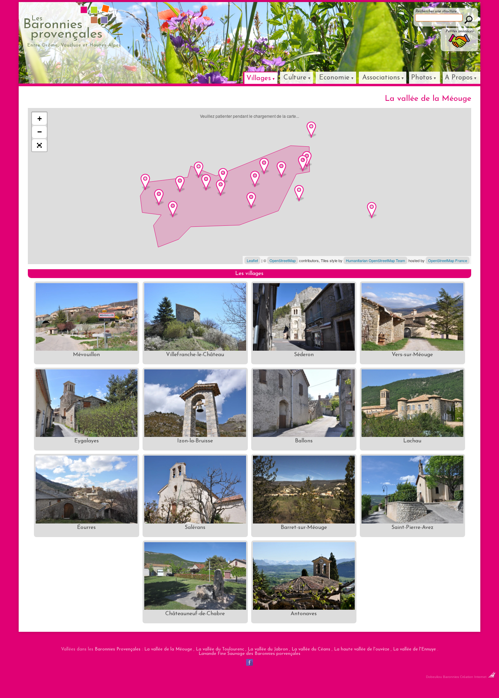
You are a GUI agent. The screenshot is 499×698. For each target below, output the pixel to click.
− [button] (39, 132)
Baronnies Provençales (118, 649)
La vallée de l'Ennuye (414, 649)
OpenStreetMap (283, 260)
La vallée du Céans (311, 649)
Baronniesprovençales (63, 28)
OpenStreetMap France (447, 260)
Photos (421, 77)
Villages (258, 78)
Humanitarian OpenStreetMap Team (375, 260)
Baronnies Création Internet (465, 677)
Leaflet (252, 260)
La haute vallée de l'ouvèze (361, 649)
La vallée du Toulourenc (220, 649)
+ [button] (39, 118)
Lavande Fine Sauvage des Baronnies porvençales (249, 653)
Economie (334, 77)
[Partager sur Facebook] (249, 665)
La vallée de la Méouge (168, 649)
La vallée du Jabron (268, 649)
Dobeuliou (434, 677)
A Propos (459, 77)
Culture (295, 77)
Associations (381, 77)
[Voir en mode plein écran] (39, 145)
